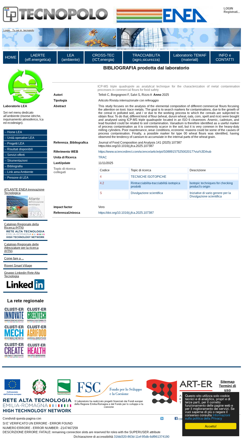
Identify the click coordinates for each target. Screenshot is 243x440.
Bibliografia (15, 166)
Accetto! (211, 426)
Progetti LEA (15, 143)
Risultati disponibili (20, 149)
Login (6, 30)
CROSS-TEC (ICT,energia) (103, 57)
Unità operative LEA (20, 137)
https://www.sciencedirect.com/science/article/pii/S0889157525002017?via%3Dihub (154, 151)
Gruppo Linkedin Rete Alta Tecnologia (22, 274)
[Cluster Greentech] (36, 321)
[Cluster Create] (14, 356)
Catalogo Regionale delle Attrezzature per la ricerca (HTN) (21, 248)
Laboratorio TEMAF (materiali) (189, 57)
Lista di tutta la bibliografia (69, 79)
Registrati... (232, 11)
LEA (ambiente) (71, 57)
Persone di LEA (17, 177)
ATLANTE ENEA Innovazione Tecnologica (24, 191)
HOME (10, 57)
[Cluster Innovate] (14, 321)
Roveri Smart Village (18, 265)
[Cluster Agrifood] (36, 338)
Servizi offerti (16, 154)
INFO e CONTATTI (225, 57)
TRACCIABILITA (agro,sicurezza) (146, 57)
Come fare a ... (14, 258)
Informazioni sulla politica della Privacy (207, 416)
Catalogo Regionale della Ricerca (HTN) (21, 226)
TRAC (102, 157)
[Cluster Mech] (14, 338)
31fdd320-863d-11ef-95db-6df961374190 (141, 436)
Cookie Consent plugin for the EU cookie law (210, 433)
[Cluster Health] (36, 356)
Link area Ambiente (20, 172)
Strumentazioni (17, 160)
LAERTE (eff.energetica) (38, 57)
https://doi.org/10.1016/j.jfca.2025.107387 (126, 212)
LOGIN (228, 8)
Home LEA (14, 132)
